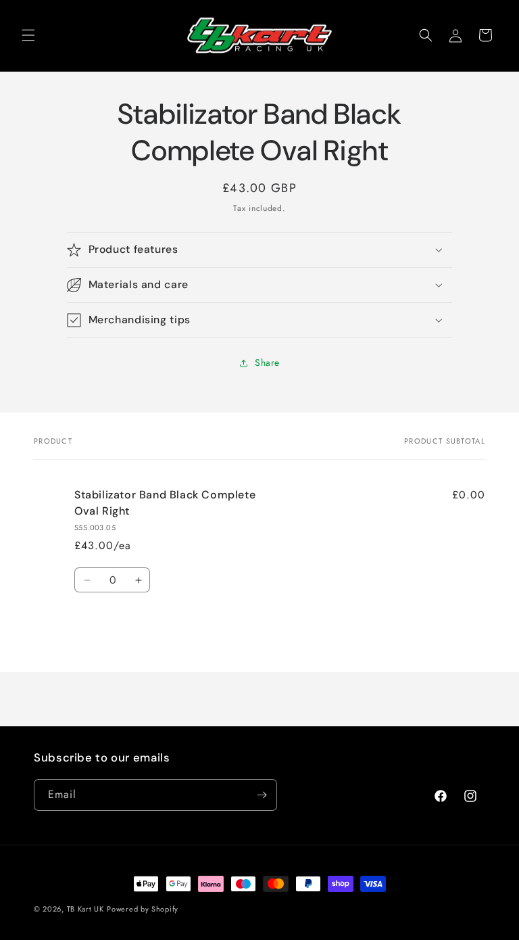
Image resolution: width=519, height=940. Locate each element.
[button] (28, 35)
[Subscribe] (261, 795)
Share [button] (267, 362)
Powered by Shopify (142, 908)
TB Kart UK (85, 908)
